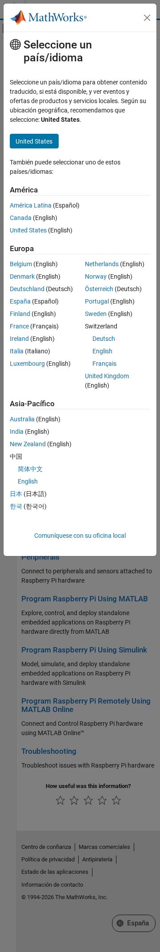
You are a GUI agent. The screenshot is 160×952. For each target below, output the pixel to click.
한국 (16, 506)
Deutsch (103, 338)
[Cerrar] (147, 18)
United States (28, 230)
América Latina (31, 205)
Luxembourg (27, 363)
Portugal (97, 301)
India (17, 431)
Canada (21, 217)
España (20, 301)
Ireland (19, 338)
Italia (17, 351)
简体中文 (30, 468)
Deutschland (27, 288)
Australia (22, 419)
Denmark (22, 276)
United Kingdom (107, 376)
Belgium (21, 264)
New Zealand (28, 444)
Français (104, 363)
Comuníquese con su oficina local (80, 535)
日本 (16, 493)
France (19, 326)
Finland (20, 313)
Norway (96, 276)
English (102, 351)
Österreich (99, 288)
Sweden (96, 313)
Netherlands (102, 264)
